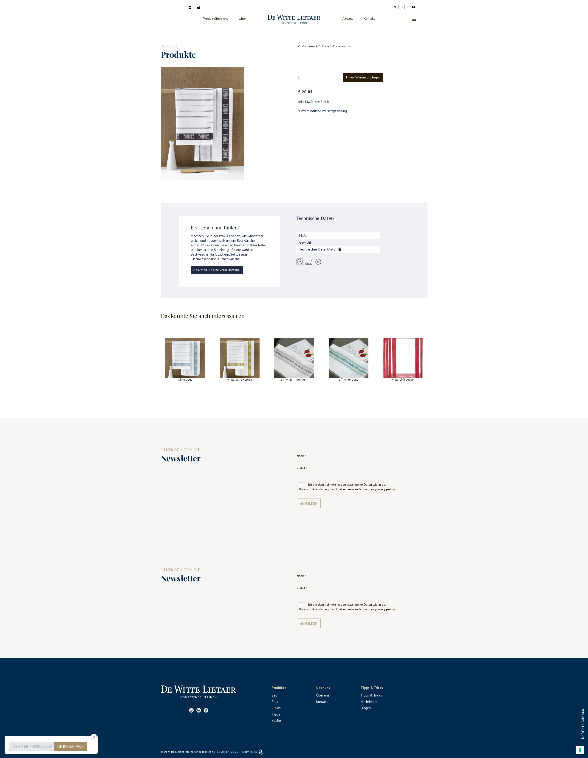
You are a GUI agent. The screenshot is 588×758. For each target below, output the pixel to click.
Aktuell (347, 19)
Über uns (322, 695)
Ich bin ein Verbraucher (32, 746)
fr (401, 7)
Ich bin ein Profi (71, 746)
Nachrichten (369, 701)
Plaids (276, 708)
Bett (275, 701)
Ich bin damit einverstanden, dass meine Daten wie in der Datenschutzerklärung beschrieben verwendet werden (347, 486)
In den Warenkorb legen (363, 77)
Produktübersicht (215, 19)
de (414, 7)
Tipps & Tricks (371, 695)
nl (395, 7)
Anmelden (309, 503)
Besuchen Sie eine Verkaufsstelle (216, 270)
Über (242, 19)
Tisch (276, 714)
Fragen (366, 708)
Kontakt (369, 19)
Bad (274, 695)
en (408, 7)
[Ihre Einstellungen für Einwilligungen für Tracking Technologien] (580, 750)
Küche (276, 720)
